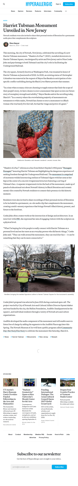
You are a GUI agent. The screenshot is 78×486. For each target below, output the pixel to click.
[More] (66, 11)
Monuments (31, 337)
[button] (28, 434)
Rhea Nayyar (15, 43)
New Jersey (43, 337)
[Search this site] (4, 4)
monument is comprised (62, 174)
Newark (54, 337)
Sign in (58, 4)
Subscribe (69, 4)
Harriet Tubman (18, 337)
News (5, 20)
